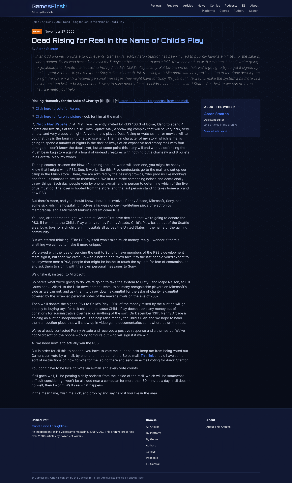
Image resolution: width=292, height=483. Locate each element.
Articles (188, 5)
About (254, 5)
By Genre (152, 439)
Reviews (156, 5)
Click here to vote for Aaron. (58, 109)
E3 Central (153, 464)
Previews (172, 5)
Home (35, 21)
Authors (239, 10)
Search (253, 10)
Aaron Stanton (47, 49)
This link (147, 356)
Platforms (208, 10)
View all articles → (215, 131)
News (201, 5)
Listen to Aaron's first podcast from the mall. (154, 101)
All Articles (152, 426)
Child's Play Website (51, 124)
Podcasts (231, 5)
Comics (215, 5)
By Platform (153, 433)
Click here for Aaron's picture (58, 116)
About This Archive (218, 426)
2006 (57, 21)
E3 (244, 5)
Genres (224, 10)
